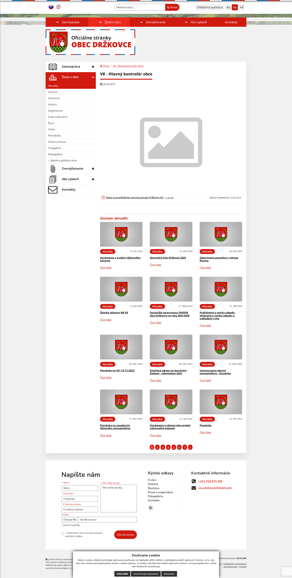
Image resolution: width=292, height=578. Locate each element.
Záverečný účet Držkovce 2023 (168, 257)
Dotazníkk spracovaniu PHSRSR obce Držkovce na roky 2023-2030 (169, 314)
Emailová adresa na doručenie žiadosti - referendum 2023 (168, 372)
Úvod (105, 66)
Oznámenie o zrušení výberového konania (120, 259)
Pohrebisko (54, 135)
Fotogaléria (54, 148)
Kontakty (231, 22)
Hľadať (173, 7)
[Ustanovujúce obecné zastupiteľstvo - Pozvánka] (221, 347)
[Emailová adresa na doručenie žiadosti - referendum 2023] (171, 347)
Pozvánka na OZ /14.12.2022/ (117, 370)
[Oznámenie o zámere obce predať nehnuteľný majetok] (171, 402)
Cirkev (51, 129)
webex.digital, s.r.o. (65, 565)
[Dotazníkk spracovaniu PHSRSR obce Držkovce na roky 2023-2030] (171, 289)
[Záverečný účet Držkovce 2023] (171, 234)
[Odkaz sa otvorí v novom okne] (151, 508)
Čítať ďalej (105, 267)
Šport (51, 123)
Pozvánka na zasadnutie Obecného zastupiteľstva (115, 427)
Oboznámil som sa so (84, 534)
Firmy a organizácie (160, 492)
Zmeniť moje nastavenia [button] (145, 574)
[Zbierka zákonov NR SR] (121, 289)
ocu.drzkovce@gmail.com (215, 488)
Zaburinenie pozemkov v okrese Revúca (219, 259)
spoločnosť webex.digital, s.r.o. (59, 568)
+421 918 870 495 (210, 481)
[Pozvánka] (221, 402)
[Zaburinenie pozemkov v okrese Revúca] (221, 234)
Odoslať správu (125, 534)
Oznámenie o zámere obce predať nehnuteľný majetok (170, 427)
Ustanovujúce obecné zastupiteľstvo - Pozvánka (215, 372)
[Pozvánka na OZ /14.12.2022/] (121, 347)
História (52, 92)
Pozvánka (206, 425)
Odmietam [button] (169, 574)
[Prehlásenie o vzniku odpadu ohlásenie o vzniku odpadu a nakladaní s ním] (221, 289)
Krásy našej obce (57, 117)
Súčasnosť (54, 98)
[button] (67, 22)
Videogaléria (55, 154)
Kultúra (52, 104)
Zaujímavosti (55, 110)
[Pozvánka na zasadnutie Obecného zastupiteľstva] (121, 402)
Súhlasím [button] (122, 574)
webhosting (51, 565)
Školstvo (153, 488)
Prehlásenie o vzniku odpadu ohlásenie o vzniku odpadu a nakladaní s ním (217, 315)
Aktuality (53, 85)
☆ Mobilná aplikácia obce (62, 160)
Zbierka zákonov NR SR (114, 312)
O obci (152, 480)
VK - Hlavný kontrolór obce (128, 66)
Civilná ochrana (57, 141)
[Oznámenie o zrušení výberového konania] (121, 234)
